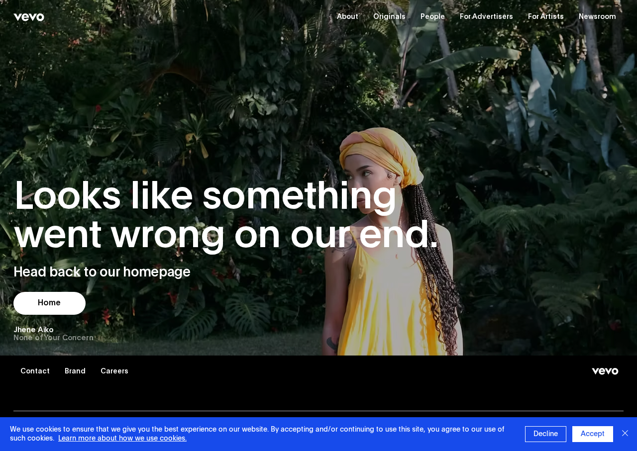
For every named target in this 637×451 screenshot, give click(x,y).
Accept (593, 434)
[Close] (625, 434)
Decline (545, 434)
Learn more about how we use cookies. (122, 438)
